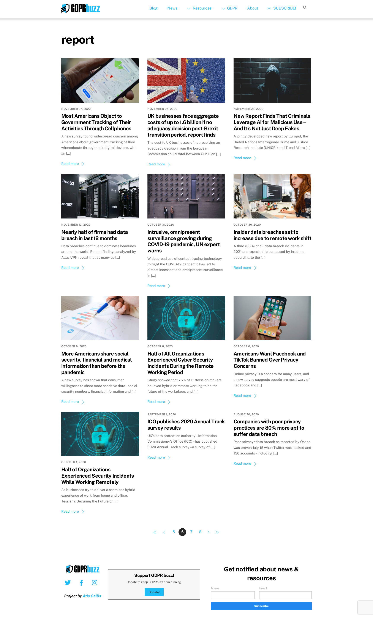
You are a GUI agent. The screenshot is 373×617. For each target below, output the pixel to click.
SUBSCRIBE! (284, 8)
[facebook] (82, 582)
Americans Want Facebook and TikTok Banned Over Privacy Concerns (270, 360)
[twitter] (68, 582)
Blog (153, 8)
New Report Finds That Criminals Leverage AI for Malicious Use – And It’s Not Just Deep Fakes (272, 122)
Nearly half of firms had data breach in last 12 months (94, 235)
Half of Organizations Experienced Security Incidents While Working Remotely (97, 475)
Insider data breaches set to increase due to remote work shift (272, 235)
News (172, 8)
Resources (202, 8)
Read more (70, 164)
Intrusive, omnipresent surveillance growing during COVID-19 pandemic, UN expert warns (183, 241)
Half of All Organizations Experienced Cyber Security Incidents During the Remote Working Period (180, 363)
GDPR (231, 8)
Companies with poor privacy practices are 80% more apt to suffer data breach (269, 427)
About (252, 8)
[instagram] (96, 582)
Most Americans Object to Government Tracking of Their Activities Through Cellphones (96, 122)
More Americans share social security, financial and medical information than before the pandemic (96, 363)
